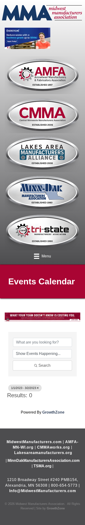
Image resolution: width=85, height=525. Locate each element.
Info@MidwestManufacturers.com (42, 491)
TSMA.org (42, 466)
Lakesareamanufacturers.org (43, 453)
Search (44, 365)
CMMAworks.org (53, 447)
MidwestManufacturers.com (34, 442)
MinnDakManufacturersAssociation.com (44, 461)
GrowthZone (53, 412)
